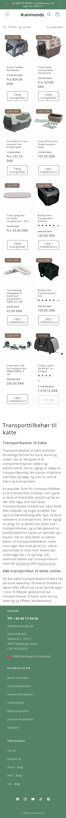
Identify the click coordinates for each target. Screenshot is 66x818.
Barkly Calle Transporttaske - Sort (47, 293)
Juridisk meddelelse (20, 719)
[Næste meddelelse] (59, 5)
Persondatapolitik (19, 686)
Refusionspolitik (18, 711)
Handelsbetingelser (20, 694)
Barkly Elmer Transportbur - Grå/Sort (46, 218)
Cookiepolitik (15, 702)
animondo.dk (37, 813)
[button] (7, 14)
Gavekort (13, 727)
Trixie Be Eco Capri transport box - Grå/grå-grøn (17, 144)
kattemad (23, 563)
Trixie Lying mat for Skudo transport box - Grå (17, 218)
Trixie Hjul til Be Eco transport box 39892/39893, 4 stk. (16, 370)
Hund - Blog (15, 767)
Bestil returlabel (18, 678)
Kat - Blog (13, 784)
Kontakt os (14, 759)
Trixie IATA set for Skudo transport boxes (48, 144)
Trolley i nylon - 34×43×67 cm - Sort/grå (46, 368)
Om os (11, 750)
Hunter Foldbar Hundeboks (15, 69)
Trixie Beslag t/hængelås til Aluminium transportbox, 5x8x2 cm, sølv (15, 296)
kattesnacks (47, 563)
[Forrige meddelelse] (7, 5)
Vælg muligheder (17, 96)
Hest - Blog (14, 775)
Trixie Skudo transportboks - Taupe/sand (46, 70)
